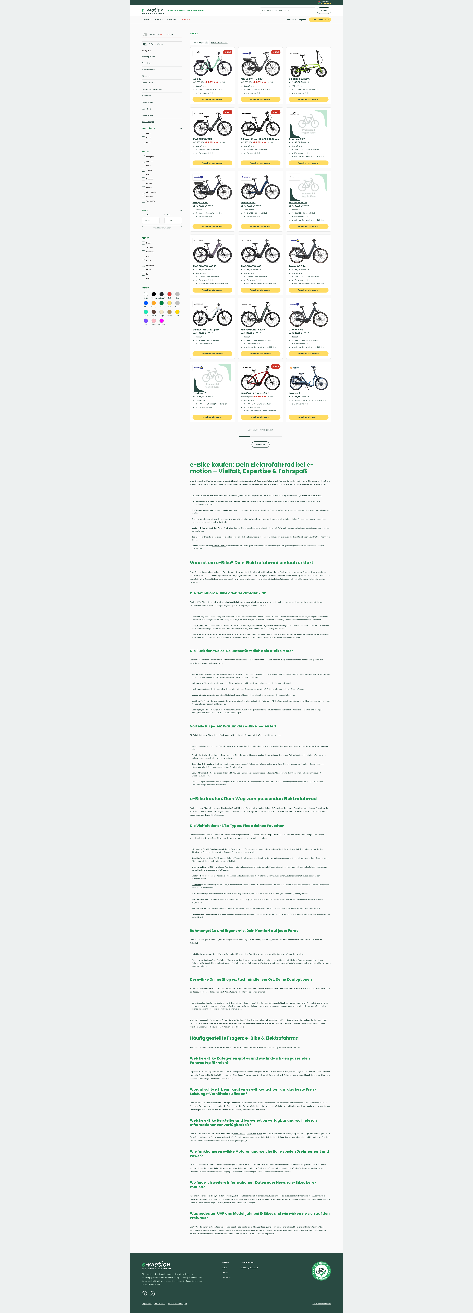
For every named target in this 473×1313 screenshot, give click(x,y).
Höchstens (168, 215)
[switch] (145, 34)
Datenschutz (159, 1303)
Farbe (145, 287)
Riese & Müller (239, 1133)
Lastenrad (171, 19)
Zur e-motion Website (322, 1303)
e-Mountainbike (148, 69)
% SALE (185, 19)
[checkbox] (143, 133)
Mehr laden (260, 444)
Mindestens (146, 215)
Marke (145, 151)
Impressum (147, 1303)
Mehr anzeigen (148, 121)
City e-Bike (146, 63)
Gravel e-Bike (147, 102)
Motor (145, 237)
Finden (324, 10)
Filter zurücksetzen (219, 42)
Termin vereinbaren (320, 19)
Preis (145, 210)
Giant (259, 1133)
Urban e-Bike (147, 82)
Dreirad (158, 19)
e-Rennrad (146, 95)
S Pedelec (146, 76)
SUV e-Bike (146, 109)
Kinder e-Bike (147, 115)
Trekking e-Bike (148, 56)
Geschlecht (148, 128)
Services (291, 19)
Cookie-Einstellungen (177, 1303)
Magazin (302, 19)
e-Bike (146, 19)
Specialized (251, 1133)
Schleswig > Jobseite (249, 1267)
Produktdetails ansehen (212, 99)
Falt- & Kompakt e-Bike (152, 89)
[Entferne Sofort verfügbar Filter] (206, 42)
